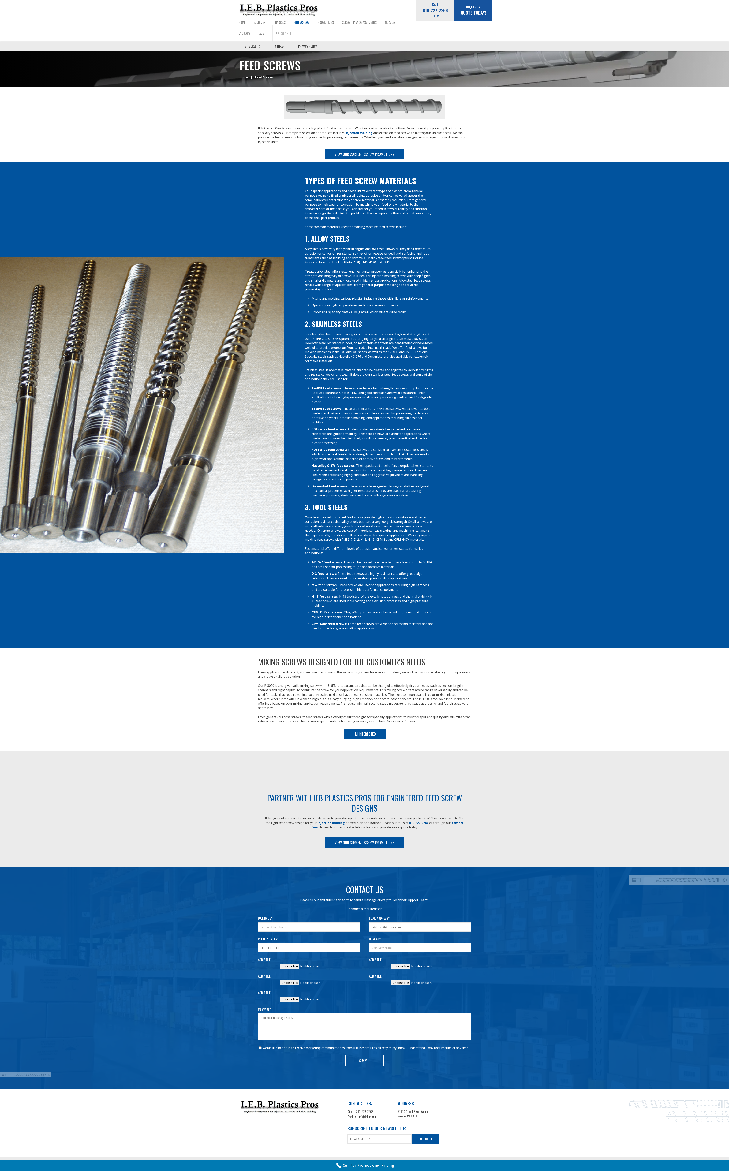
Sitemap (279, 46)
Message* (264, 1009)
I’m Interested (364, 734)
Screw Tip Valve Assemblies (359, 22)
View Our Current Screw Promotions (364, 154)
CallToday (435, 10)
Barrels (280, 22)
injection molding (358, 133)
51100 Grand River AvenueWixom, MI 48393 (413, 1113)
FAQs (261, 33)
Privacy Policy (307, 46)
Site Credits (252, 46)
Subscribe (425, 1138)
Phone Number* (268, 939)
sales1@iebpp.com (366, 1116)
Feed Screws (301, 22)
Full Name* (265, 918)
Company (375, 939)
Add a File (264, 959)
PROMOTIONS (326, 22)
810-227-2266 (418, 823)
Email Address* (379, 918)
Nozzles (390, 22)
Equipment (260, 22)
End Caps (244, 33)
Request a (473, 10)
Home (242, 22)
